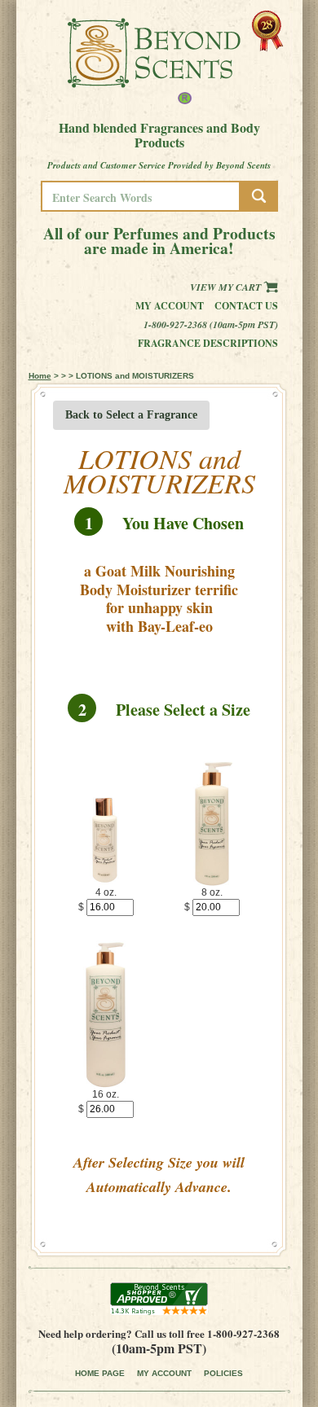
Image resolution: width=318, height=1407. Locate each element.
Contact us (246, 306)
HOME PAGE (100, 1373)
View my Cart (226, 287)
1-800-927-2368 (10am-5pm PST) (211, 324)
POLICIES (223, 1373)
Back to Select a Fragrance (131, 415)
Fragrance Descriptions (208, 343)
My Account (169, 306)
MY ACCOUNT (164, 1373)
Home (40, 375)
